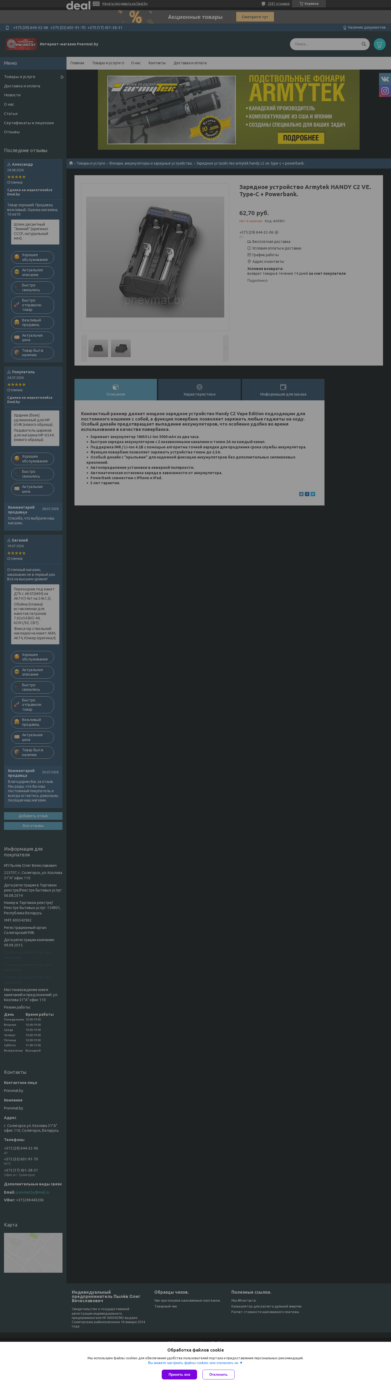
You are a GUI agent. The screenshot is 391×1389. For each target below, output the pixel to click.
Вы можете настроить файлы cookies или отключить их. (193, 1363)
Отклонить (218, 1375)
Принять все (179, 1375)
